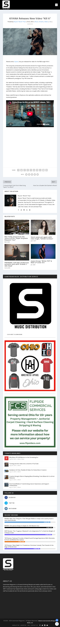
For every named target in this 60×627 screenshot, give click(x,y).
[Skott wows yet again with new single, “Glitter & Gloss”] (43, 227)
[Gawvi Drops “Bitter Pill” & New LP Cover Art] (43, 251)
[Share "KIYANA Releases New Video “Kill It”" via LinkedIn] (34, 170)
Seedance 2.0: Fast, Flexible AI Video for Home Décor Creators (28, 470)
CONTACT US (34, 625)
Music (36, 22)
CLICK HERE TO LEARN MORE (14, 334)
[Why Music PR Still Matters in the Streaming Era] (6, 458)
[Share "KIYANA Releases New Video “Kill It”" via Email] (43, 170)
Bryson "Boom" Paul (20, 22)
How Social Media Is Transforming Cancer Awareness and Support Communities (29, 484)
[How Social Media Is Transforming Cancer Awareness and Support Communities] (6, 485)
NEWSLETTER (15, 625)
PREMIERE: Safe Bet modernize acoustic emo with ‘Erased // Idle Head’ (17, 264)
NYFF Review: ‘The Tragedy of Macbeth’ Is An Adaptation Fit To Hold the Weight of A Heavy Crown (30, 532)
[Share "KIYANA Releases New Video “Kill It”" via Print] (46, 170)
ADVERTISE (23, 625)
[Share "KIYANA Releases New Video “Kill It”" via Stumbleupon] (40, 170)
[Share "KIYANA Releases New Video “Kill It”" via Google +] (24, 170)
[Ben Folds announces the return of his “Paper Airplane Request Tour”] (17, 227)
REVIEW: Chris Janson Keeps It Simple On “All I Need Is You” (22, 526)
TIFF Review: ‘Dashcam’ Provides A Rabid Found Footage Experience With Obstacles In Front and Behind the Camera (30, 539)
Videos (46, 22)
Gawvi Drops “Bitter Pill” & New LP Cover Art (41, 262)
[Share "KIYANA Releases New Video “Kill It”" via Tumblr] (27, 170)
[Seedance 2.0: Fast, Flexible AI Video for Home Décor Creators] (6, 471)
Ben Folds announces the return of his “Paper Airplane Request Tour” (16, 238)
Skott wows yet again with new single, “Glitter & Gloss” (42, 238)
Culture (19, 459)
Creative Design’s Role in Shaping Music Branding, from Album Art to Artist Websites (32, 477)
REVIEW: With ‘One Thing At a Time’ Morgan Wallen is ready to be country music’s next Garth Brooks (29, 519)
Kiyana (16, 61)
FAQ (28, 625)
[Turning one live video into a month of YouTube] (6, 465)
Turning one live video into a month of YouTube (24, 464)
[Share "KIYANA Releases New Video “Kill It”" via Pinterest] (30, 170)
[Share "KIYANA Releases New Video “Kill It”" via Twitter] (21, 170)
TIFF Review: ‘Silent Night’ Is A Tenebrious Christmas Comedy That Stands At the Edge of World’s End (29, 546)
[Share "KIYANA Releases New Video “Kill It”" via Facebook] (18, 170)
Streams (41, 22)
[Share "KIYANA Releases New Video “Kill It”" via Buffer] (37, 170)
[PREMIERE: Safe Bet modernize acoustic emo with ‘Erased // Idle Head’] (17, 252)
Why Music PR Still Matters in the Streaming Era (23, 457)
